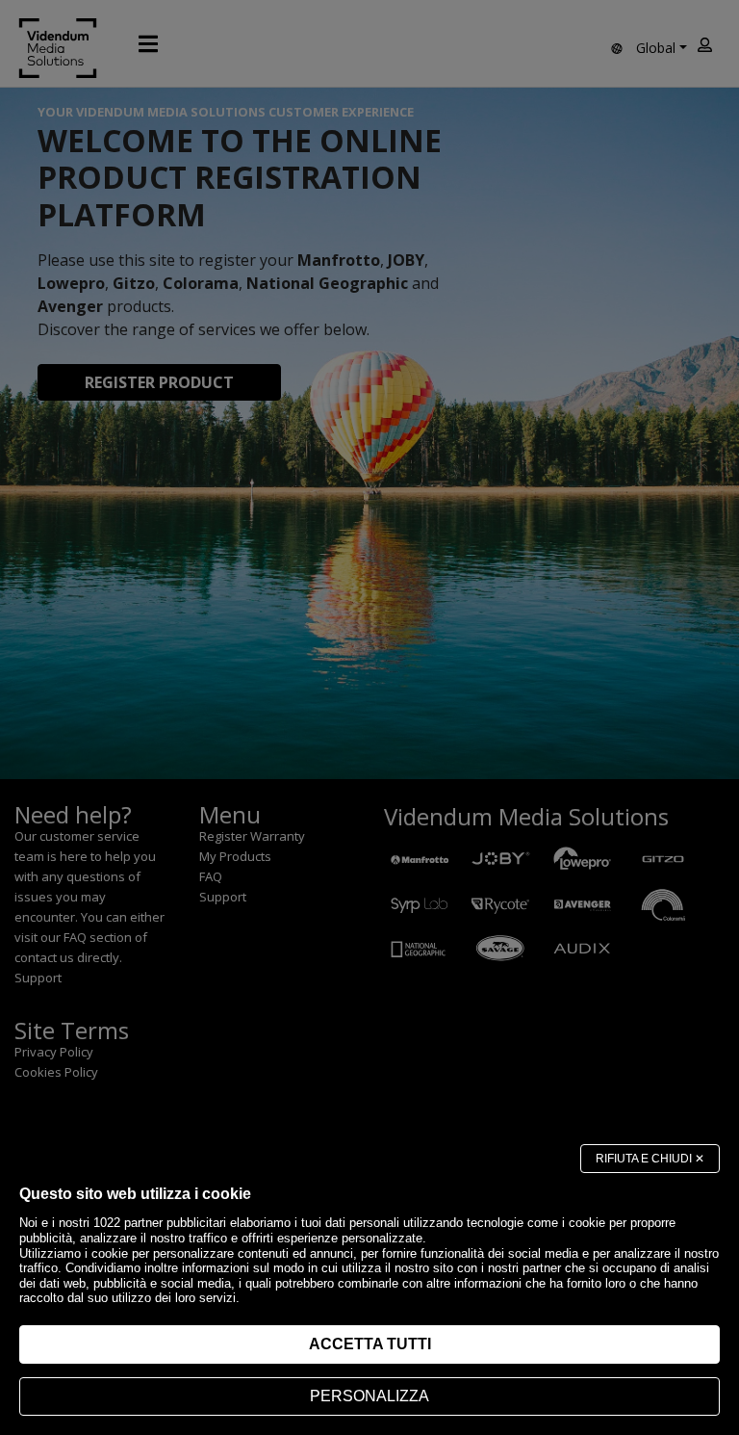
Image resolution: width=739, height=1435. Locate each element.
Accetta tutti (370, 1344)
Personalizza (369, 1396)
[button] (650, 1158)
